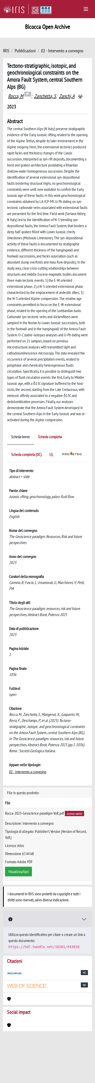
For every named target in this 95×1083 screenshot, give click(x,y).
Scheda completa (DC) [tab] (26, 454)
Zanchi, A (66, 96)
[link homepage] (16, 9)
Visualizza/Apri (18, 871)
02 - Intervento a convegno (62, 51)
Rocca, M (15, 96)
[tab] (52, 455)
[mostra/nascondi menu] (86, 9)
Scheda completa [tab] (50, 436)
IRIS (6, 51)
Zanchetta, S (45, 96)
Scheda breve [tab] (20, 436)
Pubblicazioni (25, 51)
